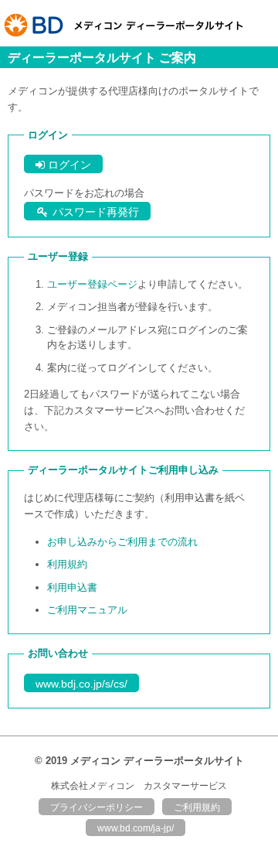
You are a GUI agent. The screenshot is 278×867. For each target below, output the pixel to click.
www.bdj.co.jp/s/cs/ (81, 684)
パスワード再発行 (94, 212)
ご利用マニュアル (87, 610)
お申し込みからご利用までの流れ (122, 542)
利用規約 (67, 564)
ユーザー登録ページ (92, 284)
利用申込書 (72, 587)
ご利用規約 (197, 807)
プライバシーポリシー (96, 807)
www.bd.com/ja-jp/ (135, 828)
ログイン (68, 165)
